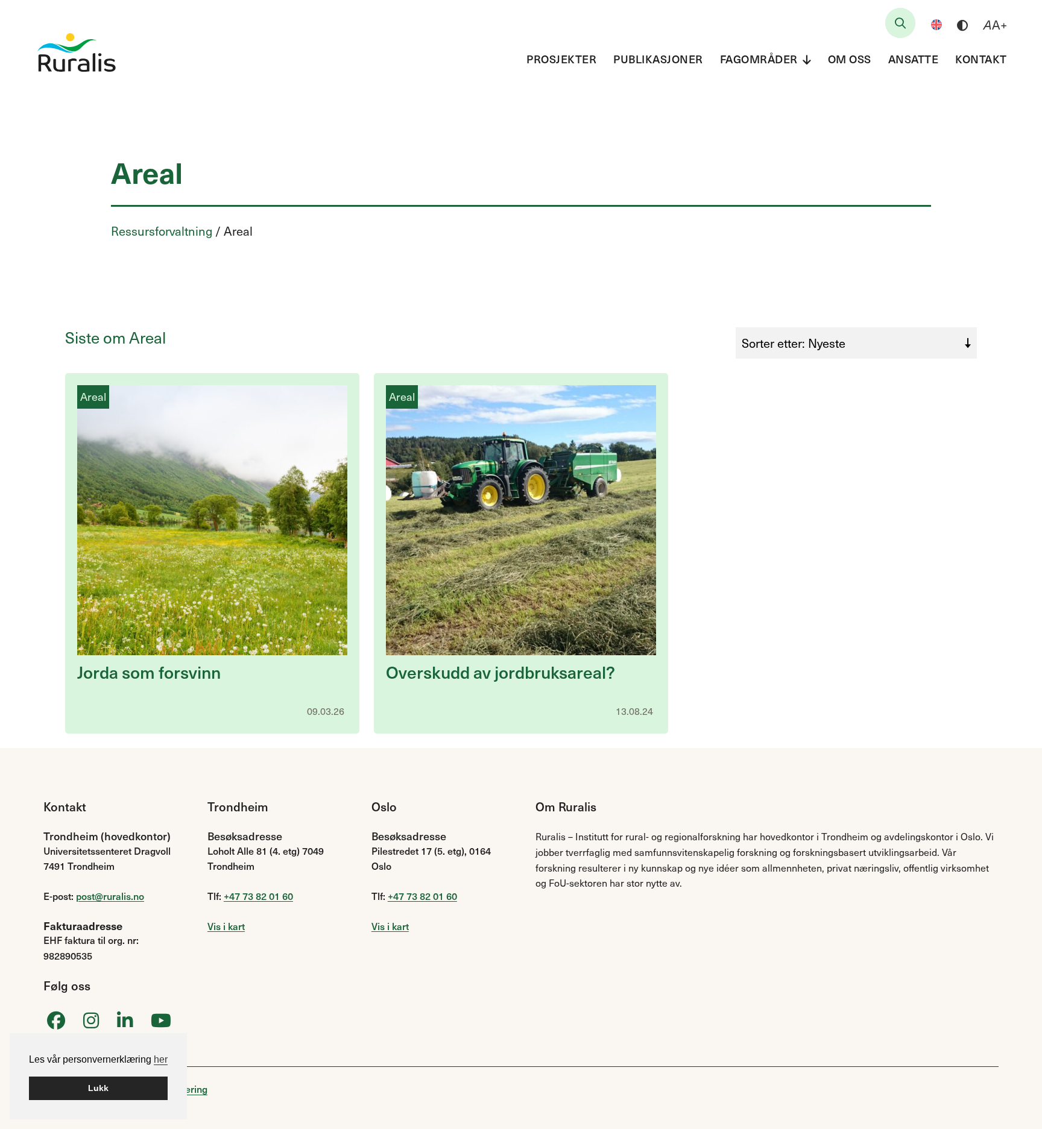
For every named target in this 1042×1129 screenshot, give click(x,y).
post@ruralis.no (110, 895)
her (161, 1059)
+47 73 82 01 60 (258, 895)
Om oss (849, 59)
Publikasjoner (658, 59)
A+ (995, 24)
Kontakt (981, 59)
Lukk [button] (98, 1088)
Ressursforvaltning (161, 231)
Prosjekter (561, 59)
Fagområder (759, 59)
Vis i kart (226, 926)
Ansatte (913, 59)
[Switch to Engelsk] (936, 24)
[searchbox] (900, 23)
